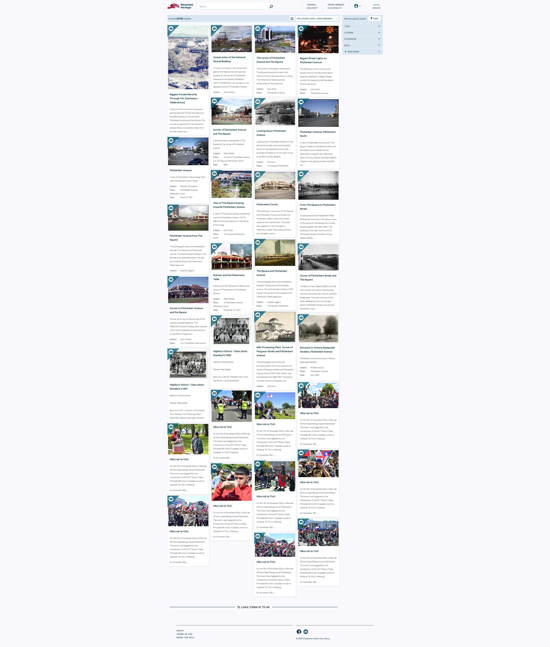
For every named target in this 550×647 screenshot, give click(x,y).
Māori (376, 4)
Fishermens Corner (267, 204)
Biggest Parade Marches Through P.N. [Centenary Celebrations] (184, 98)
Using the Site (185, 637)
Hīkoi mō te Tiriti (309, 413)
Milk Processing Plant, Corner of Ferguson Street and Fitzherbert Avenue (275, 351)
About (180, 630)
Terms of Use (184, 634)
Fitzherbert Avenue (180, 170)
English (376, 7)
